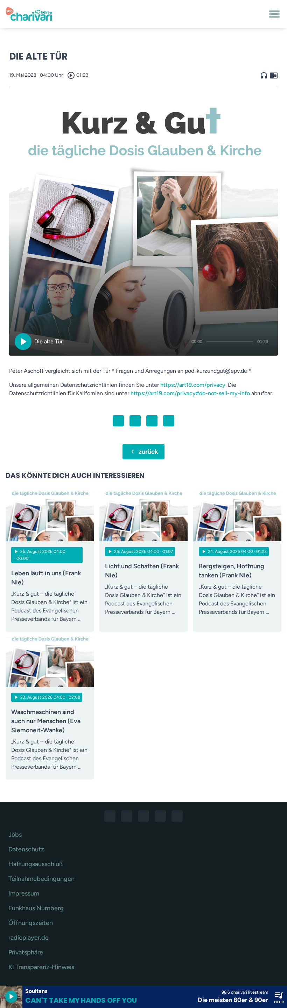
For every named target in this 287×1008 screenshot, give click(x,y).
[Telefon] (160, 816)
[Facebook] (109, 816)
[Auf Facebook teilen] (118, 420)
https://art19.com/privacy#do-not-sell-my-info (190, 393)
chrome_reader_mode (274, 75)
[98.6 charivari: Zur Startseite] (135, 14)
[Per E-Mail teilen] (168, 420)
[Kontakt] (177, 816)
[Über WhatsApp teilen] (152, 420)
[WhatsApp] (143, 816)
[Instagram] (126, 816)
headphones (264, 75)
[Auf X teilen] (135, 420)
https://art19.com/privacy (192, 385)
